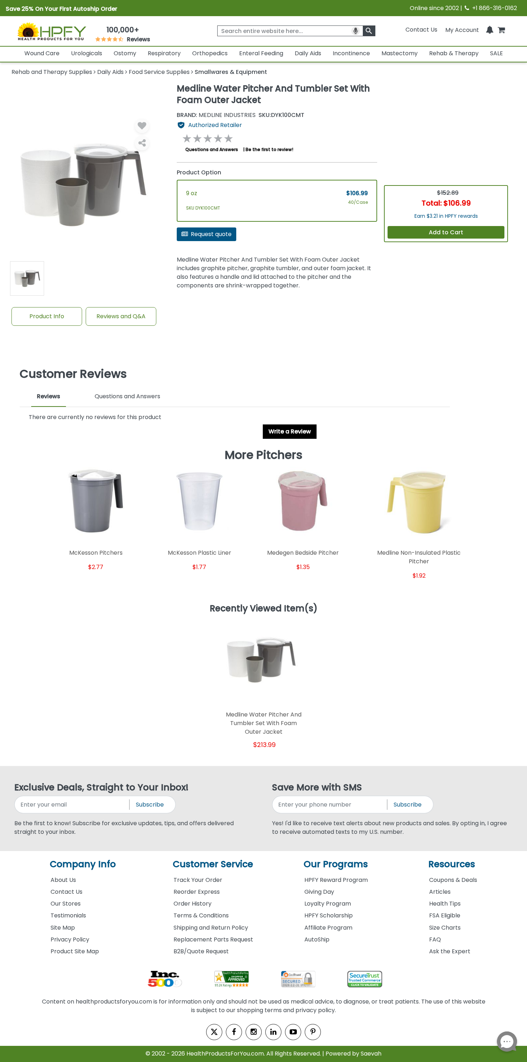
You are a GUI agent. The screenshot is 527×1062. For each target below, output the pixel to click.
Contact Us (421, 29)
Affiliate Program (328, 928)
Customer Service (213, 864)
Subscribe (150, 804)
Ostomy (125, 53)
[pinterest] (313, 1032)
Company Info (83, 864)
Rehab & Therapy (454, 53)
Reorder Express (197, 892)
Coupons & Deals (453, 880)
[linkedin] (273, 1032)
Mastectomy (399, 53)
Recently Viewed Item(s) (264, 608)
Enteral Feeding (261, 53)
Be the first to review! (269, 149)
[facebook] (234, 1032)
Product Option (199, 172)
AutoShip (316, 939)
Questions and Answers (211, 149)
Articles (440, 892)
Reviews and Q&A (121, 316)
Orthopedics (210, 53)
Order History (193, 903)
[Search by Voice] (355, 31)
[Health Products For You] (51, 31)
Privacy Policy (70, 939)
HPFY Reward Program (336, 880)
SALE (496, 53)
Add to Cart (446, 232)
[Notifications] (490, 29)
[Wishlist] (142, 126)
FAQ (435, 939)
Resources (451, 864)
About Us (63, 880)
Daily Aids (308, 53)
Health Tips (445, 903)
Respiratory (164, 53)
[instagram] (254, 1032)
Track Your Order (198, 880)
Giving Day (319, 892)
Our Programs (336, 864)
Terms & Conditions (201, 915)
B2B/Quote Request (201, 951)
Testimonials (68, 915)
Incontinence (351, 53)
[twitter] (214, 1032)
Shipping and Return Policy (211, 928)
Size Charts (445, 928)
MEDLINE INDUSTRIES (216, 115)
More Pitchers (264, 455)
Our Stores (66, 903)
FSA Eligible (444, 915)
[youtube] (293, 1032)
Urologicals (86, 53)
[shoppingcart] (501, 29)
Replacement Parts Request (213, 939)
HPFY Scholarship (328, 915)
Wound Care (42, 53)
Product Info (46, 316)
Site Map (63, 928)
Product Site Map (75, 951)
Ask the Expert (449, 951)
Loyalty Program (327, 903)
